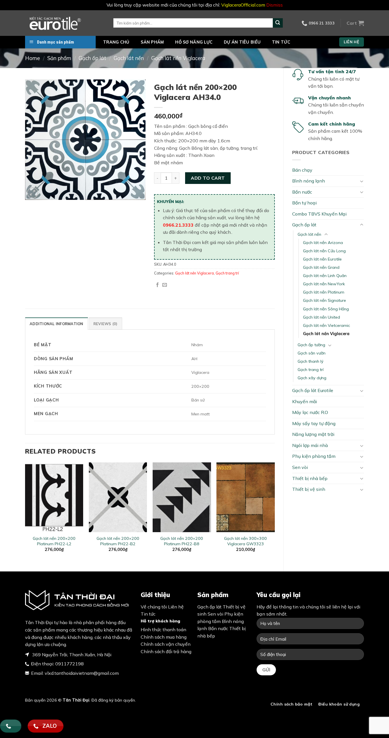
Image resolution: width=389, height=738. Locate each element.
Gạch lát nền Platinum (323, 292)
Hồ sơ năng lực (193, 42)
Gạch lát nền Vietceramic (326, 325)
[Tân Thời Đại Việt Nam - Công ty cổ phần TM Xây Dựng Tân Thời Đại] (65, 23)
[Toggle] (361, 181)
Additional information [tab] (56, 323)
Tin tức (281, 42)
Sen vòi (300, 467)
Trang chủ (116, 42)
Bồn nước (302, 192)
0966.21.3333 (178, 225)
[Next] (274, 512)
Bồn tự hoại (304, 203)
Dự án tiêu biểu (242, 42)
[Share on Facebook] (157, 285)
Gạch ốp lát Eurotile (312, 390)
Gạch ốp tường (311, 344)
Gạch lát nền (129, 58)
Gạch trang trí (311, 369)
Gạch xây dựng (312, 377)
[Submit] (277, 23)
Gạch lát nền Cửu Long (324, 250)
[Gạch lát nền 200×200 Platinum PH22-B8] (182, 497)
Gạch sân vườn (311, 353)
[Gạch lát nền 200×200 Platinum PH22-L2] (54, 497)
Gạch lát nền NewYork (324, 283)
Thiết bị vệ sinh (308, 489)
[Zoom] (32, 192)
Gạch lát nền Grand (321, 267)
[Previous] (25, 512)
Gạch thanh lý (311, 361)
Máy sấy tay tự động (313, 423)
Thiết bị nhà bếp (309, 478)
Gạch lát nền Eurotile (322, 259)
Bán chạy (302, 170)
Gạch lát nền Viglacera (178, 58)
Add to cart (208, 178)
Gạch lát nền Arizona (323, 242)
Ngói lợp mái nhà (310, 445)
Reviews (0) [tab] (105, 323)
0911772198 (69, 664)
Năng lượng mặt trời (313, 434)
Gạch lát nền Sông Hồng (326, 308)
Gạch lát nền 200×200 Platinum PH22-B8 (181, 541)
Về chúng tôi (154, 607)
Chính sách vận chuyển (166, 644)
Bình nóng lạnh (308, 181)
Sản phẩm (152, 42)
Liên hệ (176, 607)
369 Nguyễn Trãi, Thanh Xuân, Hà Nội (71, 654)
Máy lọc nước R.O (310, 412)
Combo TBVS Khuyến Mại (319, 214)
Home (32, 58)
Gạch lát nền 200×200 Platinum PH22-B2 (118, 541)
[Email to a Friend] (164, 285)
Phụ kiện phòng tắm (313, 456)
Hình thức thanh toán (163, 629)
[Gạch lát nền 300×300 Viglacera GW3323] (245, 497)
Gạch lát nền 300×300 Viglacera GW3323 (245, 541)
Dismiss (274, 5)
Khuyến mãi (304, 401)
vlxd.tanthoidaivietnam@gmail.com (82, 673)
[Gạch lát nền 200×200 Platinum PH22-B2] (118, 497)
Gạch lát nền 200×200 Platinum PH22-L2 (54, 541)
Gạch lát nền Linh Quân (325, 275)
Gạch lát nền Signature (324, 300)
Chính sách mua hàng (164, 637)
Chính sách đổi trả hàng (166, 651)
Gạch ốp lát (92, 58)
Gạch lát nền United (321, 317)
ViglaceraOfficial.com (243, 5)
